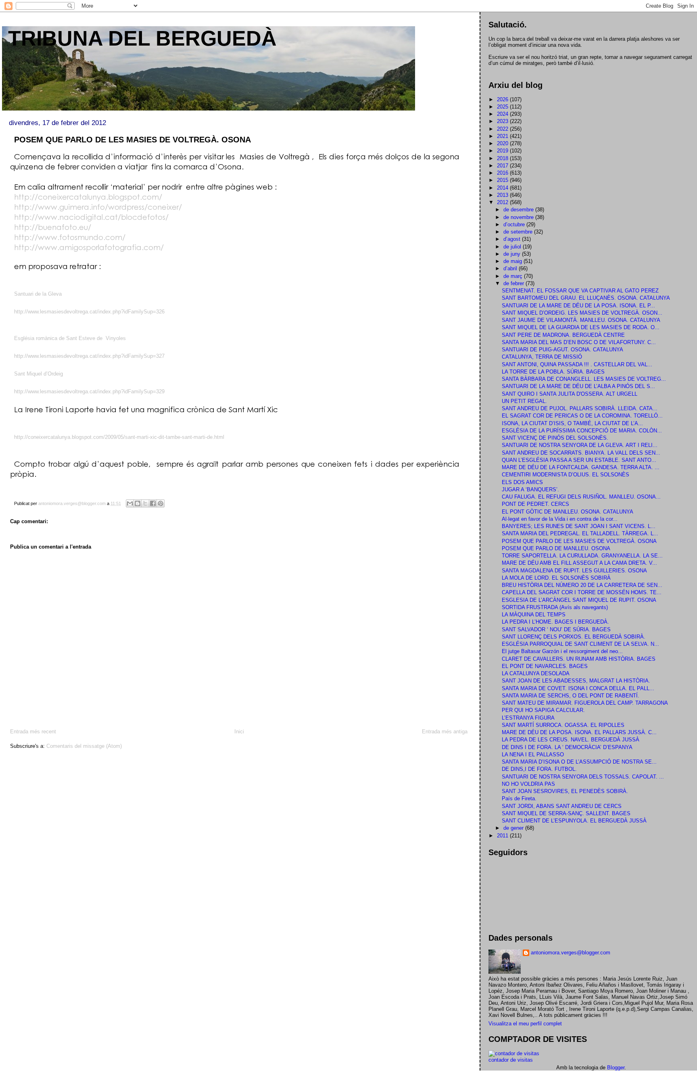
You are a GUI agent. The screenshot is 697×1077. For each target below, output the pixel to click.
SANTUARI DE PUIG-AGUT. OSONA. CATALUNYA (562, 349)
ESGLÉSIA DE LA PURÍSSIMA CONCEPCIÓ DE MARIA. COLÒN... (582, 431)
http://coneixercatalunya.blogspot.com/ (88, 196)
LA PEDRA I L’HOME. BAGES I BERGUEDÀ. (555, 622)
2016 (503, 173)
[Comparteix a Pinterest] (161, 503)
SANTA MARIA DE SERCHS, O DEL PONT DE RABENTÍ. (570, 696)
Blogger (615, 1067)
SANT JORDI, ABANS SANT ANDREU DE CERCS (562, 806)
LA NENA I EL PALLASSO (533, 754)
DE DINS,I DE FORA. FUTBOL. (539, 769)
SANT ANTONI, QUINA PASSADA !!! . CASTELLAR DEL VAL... (577, 364)
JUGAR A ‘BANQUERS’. (530, 489)
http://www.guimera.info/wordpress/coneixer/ (98, 206)
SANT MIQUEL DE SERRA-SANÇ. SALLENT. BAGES (566, 813)
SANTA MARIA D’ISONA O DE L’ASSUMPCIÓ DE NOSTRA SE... (579, 762)
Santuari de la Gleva (38, 294)
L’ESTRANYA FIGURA (528, 718)
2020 (503, 143)
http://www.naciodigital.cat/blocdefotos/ (91, 216)
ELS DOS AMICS (522, 482)
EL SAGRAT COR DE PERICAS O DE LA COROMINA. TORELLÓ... (582, 416)
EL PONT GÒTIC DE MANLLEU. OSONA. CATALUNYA (567, 512)
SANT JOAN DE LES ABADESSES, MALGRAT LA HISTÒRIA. (576, 681)
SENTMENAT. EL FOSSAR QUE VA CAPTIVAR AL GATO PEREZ (580, 291)
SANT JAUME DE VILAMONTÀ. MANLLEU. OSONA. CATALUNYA (581, 320)
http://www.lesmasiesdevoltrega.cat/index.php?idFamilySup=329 (89, 391)
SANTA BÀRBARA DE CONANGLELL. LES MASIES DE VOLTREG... (584, 379)
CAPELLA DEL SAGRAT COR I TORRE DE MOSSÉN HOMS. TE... (582, 592)
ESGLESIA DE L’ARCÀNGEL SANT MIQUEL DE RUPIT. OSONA (579, 600)
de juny (512, 254)
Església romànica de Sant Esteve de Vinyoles (70, 338)
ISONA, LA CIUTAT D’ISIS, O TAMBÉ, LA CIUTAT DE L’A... (572, 423)
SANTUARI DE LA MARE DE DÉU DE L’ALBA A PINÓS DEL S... (578, 386)
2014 (503, 188)
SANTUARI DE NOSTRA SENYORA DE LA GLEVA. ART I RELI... (579, 445)
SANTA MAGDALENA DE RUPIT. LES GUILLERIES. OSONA (574, 571)
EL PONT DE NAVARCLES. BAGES (545, 666)
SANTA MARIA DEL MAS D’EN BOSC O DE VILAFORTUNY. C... (579, 342)
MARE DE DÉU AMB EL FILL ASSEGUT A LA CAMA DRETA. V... (579, 563)
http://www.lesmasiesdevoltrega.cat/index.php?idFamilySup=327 (89, 356)
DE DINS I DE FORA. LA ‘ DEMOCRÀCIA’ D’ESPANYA (567, 747)
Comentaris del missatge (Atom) (84, 746)
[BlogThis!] (138, 503)
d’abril (511, 268)
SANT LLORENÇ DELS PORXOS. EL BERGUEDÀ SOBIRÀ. (573, 637)
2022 (503, 129)
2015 (503, 180)
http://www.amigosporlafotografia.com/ (89, 247)
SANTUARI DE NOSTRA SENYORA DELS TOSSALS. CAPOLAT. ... (583, 777)
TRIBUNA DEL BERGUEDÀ (142, 38)
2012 (503, 202)
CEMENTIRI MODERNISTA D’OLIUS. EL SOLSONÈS (565, 475)
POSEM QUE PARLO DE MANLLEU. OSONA (556, 548)
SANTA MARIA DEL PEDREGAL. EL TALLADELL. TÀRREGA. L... (580, 533)
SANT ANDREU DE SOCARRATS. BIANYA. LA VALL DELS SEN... (581, 453)
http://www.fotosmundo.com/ (69, 237)
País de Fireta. (519, 798)
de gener (514, 828)
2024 (503, 114)
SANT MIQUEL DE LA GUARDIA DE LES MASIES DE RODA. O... (580, 327)
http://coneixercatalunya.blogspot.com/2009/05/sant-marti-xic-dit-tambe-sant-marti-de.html (119, 437)
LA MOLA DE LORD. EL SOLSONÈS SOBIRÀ (556, 578)
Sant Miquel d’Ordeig (38, 374)
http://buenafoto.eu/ (52, 226)
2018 (503, 158)
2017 (503, 166)
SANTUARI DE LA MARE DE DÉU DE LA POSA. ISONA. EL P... (578, 306)
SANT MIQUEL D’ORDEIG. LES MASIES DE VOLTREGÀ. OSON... (582, 313)
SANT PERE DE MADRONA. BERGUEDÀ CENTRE (563, 335)
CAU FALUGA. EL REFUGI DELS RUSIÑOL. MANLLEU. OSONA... (581, 497)
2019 (503, 151)
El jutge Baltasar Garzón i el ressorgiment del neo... (562, 651)
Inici (239, 731)
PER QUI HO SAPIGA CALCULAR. (543, 710)
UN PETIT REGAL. (524, 401)
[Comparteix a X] (145, 503)
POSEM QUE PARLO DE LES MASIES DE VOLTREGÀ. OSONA (579, 541)
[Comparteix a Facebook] (153, 503)
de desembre (519, 210)
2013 (503, 195)
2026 (503, 99)
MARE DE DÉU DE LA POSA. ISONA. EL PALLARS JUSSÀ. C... (579, 732)
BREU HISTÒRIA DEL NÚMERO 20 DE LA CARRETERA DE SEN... (582, 585)
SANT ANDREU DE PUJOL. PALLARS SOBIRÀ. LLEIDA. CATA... (579, 408)
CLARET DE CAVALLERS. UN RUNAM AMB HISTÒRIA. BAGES (578, 659)
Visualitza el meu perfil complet (525, 1024)
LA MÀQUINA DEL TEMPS (534, 615)
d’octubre (514, 224)
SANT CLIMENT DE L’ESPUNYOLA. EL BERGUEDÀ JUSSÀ (574, 821)
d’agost (512, 239)
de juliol (513, 247)
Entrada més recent (33, 731)
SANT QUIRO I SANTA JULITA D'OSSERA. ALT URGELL (569, 394)
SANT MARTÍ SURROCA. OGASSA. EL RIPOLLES (563, 725)
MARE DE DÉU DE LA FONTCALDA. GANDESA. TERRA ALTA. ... (580, 467)
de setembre (518, 232)
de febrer (514, 283)
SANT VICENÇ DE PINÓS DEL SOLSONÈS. (555, 438)
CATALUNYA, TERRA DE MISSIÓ (542, 357)
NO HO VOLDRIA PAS (528, 784)
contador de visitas (510, 1060)
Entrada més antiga (444, 731)
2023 (503, 121)
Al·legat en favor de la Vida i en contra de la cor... (560, 519)
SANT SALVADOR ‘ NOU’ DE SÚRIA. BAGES (556, 629)
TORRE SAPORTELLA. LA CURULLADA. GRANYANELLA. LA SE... (582, 556)
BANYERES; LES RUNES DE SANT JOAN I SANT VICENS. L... (578, 526)
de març (513, 276)
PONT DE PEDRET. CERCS (535, 504)
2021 (503, 136)
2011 (503, 836)
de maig (513, 261)
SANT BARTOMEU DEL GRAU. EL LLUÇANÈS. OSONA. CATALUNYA (586, 298)
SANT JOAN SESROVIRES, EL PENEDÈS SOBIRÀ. (565, 791)
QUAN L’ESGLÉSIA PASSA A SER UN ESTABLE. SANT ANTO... (579, 460)
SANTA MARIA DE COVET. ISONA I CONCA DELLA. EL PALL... (578, 688)
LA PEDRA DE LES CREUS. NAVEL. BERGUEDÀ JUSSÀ (570, 740)
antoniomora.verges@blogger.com (570, 953)
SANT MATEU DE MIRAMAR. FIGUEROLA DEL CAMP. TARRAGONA (585, 703)
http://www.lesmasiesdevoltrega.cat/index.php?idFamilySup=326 (89, 312)
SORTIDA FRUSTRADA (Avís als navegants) (555, 607)
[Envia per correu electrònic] (130, 503)
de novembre (519, 217)
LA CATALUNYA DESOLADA (536, 673)
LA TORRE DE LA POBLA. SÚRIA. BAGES (553, 372)
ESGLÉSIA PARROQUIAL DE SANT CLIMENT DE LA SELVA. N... (580, 644)
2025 (503, 107)
